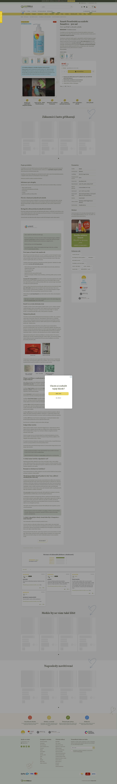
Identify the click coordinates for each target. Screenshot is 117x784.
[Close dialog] (71, 377)
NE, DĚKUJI (58, 398)
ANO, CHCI (58, 393)
